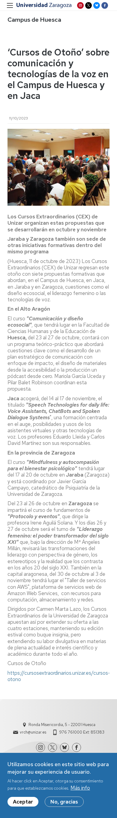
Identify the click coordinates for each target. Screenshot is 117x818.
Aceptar (23, 801)
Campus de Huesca (34, 20)
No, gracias (64, 801)
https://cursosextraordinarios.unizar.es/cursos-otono (59, 676)
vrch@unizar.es (33, 732)
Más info (80, 788)
